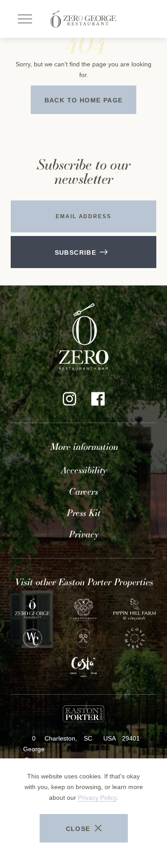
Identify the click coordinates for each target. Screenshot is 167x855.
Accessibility (83, 470)
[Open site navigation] (25, 19)
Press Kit (83, 513)
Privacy (83, 534)
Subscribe (76, 252)
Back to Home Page (84, 100)
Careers (83, 491)
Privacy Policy (97, 797)
